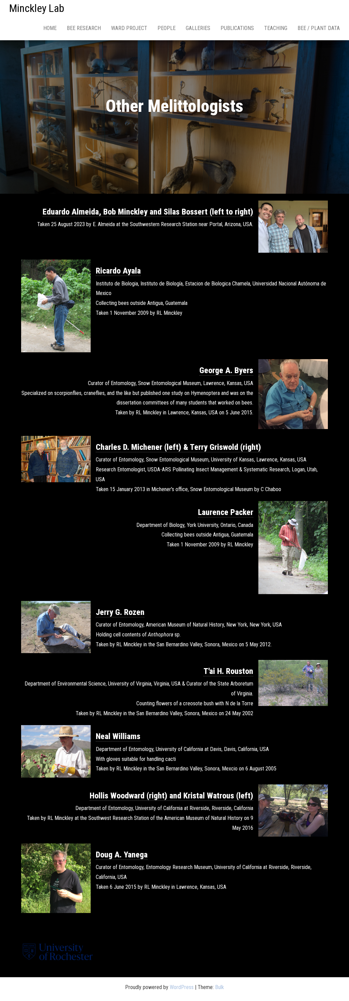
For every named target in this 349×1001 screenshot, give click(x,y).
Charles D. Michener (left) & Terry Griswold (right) (178, 447)
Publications (237, 28)
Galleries (198, 28)
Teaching (275, 28)
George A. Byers (226, 370)
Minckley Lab (36, 8)
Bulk (219, 987)
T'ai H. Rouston (228, 671)
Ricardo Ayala (118, 271)
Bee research (84, 28)
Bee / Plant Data (319, 28)
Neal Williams (118, 736)
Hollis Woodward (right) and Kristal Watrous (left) (171, 795)
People (166, 28)
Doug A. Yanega (122, 854)
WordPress (182, 987)
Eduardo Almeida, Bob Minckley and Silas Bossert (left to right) (148, 212)
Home (50, 28)
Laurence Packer (225, 512)
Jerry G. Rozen (120, 612)
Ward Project (129, 28)
